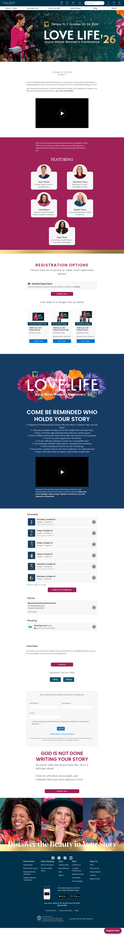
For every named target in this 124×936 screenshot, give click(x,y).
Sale (60, 872)
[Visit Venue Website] (94, 607)
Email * (32, 713)
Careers (93, 875)
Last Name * (66, 703)
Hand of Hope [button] (75, 8)
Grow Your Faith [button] (54, 8)
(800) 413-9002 (62, 905)
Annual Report (95, 872)
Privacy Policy (55, 734)
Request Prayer (78, 874)
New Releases (64, 868)
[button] (108, 3)
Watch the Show (47, 865)
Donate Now (28, 865)
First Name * (34, 703)
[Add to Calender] (94, 522)
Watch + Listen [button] (11, 8)
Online (69, 680)
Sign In (61, 875)
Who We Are (94, 868)
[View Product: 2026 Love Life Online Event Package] (85, 317)
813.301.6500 (32, 612)
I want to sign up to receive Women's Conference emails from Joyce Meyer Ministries (60, 723)
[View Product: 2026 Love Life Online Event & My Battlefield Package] (62, 317)
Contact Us (76, 865)
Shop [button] (95, 8)
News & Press (95, 879)
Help (76, 910)
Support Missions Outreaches (29, 879)
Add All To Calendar (62, 590)
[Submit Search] (86, 3)
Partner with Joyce (30, 868)
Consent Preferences (76, 870)
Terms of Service (68, 734)
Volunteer (62, 664)
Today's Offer (64, 865)
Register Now (112, 931)
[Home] (9, 3)
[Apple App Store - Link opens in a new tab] (63, 896)
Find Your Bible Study (46, 870)
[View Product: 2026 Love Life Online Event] (38, 317)
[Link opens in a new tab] (53, 858)
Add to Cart (38, 341)
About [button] (114, 8)
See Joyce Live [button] (32, 8)
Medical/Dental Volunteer (29, 873)
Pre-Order (62, 341)
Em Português (77, 881)
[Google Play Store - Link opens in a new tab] (75, 896)
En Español (76, 877)
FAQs (55, 680)
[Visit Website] (94, 627)
